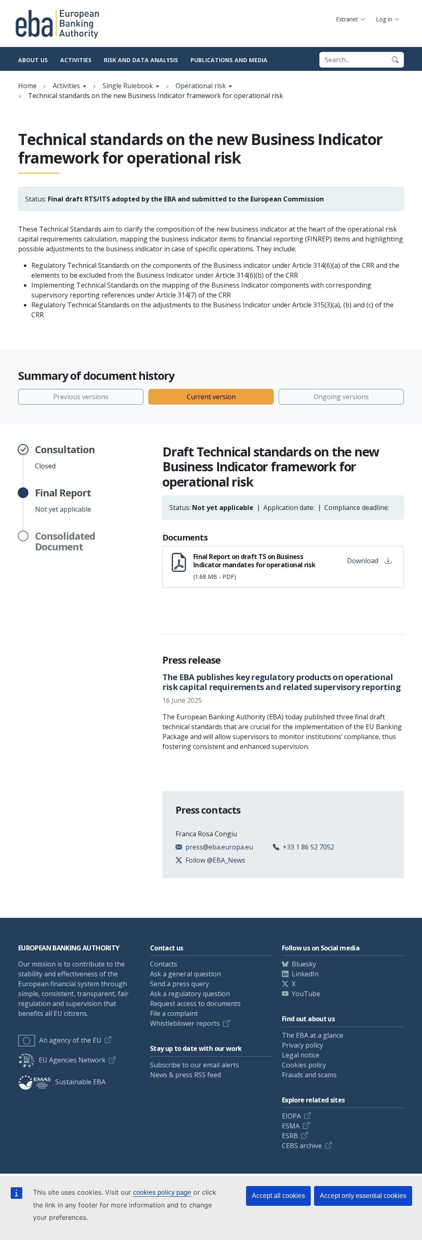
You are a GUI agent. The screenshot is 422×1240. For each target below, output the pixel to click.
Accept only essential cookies (363, 1195)
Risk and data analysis (141, 60)
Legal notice (300, 1055)
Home (27, 85)
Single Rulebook (128, 85)
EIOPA (291, 1116)
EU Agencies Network (72, 1060)
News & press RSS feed (185, 1074)
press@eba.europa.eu (219, 847)
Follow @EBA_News (215, 860)
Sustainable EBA (80, 1081)
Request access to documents (195, 1003)
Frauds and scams (309, 1074)
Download (362, 560)
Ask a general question (185, 973)
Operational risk (201, 85)
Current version (211, 396)
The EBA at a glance (312, 1035)
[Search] (395, 60)
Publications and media (228, 60)
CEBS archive (302, 1145)
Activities (75, 60)
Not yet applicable (63, 500)
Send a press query (179, 983)
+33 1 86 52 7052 (308, 847)
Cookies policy (304, 1064)
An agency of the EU (70, 1040)
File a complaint (174, 1013)
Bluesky (304, 964)
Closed (65, 457)
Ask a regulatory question (190, 993)
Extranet (347, 19)
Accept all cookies (278, 1195)
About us (33, 60)
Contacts (163, 964)
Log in (384, 19)
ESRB (290, 1135)
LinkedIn (305, 973)
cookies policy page (162, 1192)
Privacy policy (302, 1045)
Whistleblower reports (185, 1023)
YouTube (306, 993)
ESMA (291, 1125)
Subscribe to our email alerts (194, 1064)
